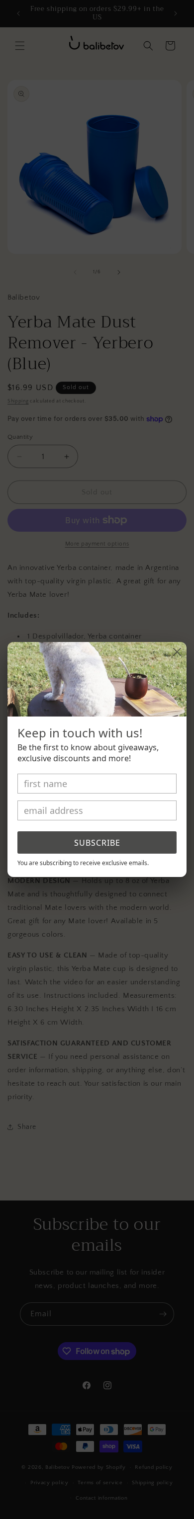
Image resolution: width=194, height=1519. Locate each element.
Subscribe (97, 842)
